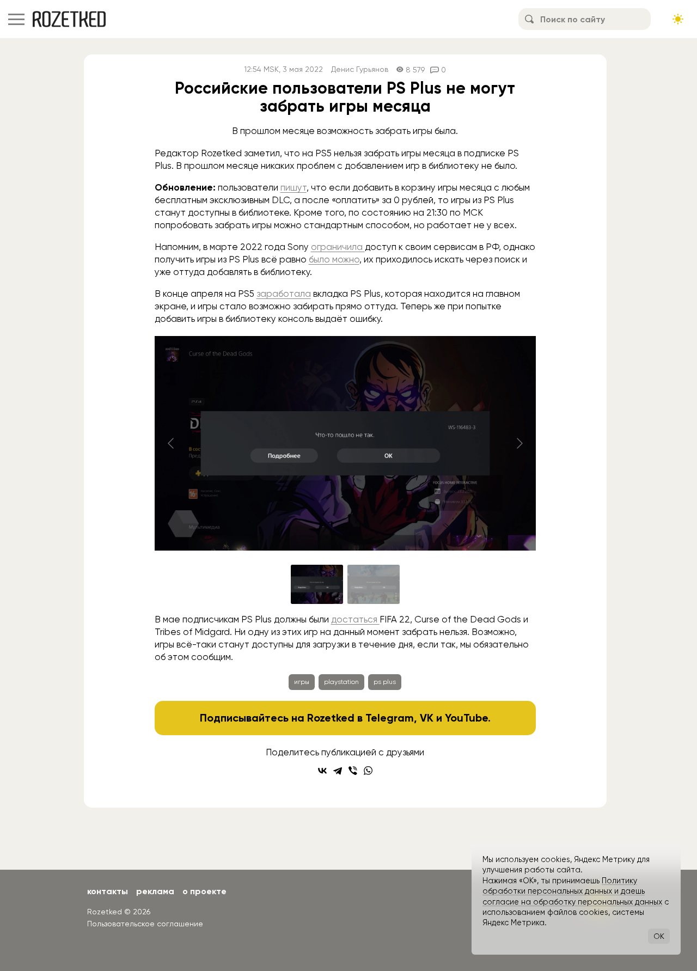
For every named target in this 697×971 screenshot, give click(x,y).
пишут (293, 187)
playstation (341, 682)
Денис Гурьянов (359, 69)
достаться (355, 619)
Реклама (155, 891)
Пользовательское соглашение (145, 923)
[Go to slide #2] (373, 584)
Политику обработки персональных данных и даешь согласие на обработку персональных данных (572, 891)
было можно (334, 259)
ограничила (338, 246)
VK (426, 717)
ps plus (385, 682)
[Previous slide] (171, 443)
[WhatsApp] (368, 770)
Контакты (107, 891)
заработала (283, 293)
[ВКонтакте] (322, 770)
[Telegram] (337, 770)
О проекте (204, 891)
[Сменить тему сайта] (678, 19)
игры (301, 682)
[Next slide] (519, 443)
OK (658, 936)
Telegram (389, 717)
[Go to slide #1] (317, 584)
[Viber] (352, 770)
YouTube (466, 717)
